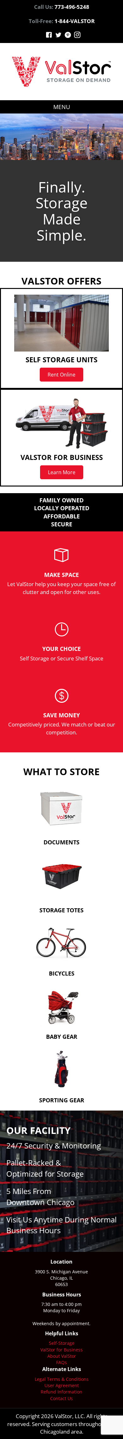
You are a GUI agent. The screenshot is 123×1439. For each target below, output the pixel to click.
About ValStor (61, 1356)
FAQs (61, 1362)
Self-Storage (61, 1343)
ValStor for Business (61, 1350)
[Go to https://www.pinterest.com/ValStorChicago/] (68, 36)
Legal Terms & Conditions (62, 1379)
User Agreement (61, 1385)
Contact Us (61, 1398)
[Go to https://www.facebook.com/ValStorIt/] (49, 36)
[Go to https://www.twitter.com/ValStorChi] (58, 36)
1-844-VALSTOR (75, 21)
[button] (61, 375)
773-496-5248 (72, 6)
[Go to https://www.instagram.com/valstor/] (77, 36)
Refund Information (61, 1392)
